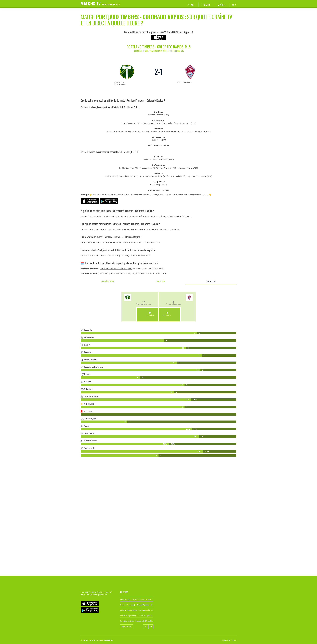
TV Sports (205, 4)
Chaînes (221, 4)
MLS (189, 216)
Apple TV (175, 229)
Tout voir (126, 627)
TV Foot (190, 4)
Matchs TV (100, 3)
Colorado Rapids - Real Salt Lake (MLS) (116, 273)
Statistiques (211, 281)
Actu (234, 4)
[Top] (310, 639)
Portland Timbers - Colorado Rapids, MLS (159, 46)
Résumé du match (107, 281)
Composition (160, 281)
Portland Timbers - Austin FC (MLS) (116, 269)
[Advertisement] (158, 504)
